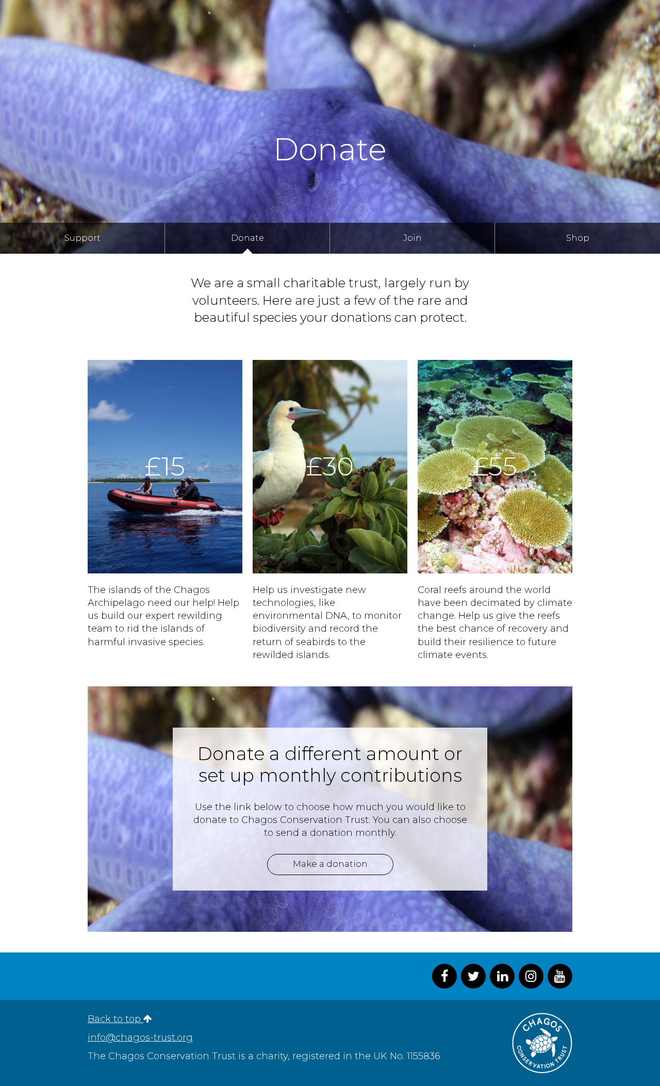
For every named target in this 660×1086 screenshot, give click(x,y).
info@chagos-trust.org (140, 1037)
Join (412, 238)
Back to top (115, 1019)
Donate (247, 238)
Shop (577, 238)
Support (82, 238)
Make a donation (330, 864)
